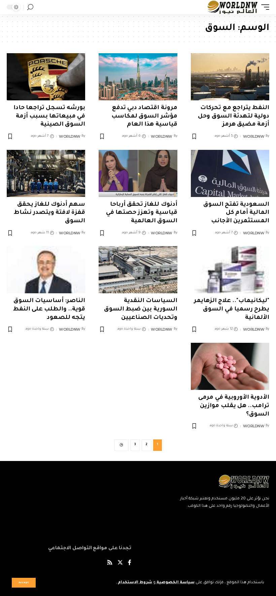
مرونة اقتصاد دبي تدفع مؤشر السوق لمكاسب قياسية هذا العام (144, 116)
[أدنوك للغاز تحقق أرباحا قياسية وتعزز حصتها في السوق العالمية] (138, 173)
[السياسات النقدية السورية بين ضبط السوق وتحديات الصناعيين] (138, 269)
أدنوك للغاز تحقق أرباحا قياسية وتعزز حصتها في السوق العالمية (141, 213)
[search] (30, 7)
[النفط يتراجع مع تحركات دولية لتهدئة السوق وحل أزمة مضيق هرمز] (230, 76)
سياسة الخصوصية (175, 583)
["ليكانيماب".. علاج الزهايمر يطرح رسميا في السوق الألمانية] (230, 269)
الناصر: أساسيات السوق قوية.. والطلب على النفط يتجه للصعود (49, 309)
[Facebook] (129, 563)
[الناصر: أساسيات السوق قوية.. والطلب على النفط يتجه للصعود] (46, 269)
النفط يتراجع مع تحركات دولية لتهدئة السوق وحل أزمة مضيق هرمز (233, 116)
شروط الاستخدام (134, 583)
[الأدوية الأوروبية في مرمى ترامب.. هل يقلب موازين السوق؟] (230, 366)
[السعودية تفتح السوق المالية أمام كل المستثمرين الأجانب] (230, 173)
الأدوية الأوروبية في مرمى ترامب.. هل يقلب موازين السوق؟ (233, 406)
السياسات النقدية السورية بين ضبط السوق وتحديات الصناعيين (140, 309)
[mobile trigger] (263, 7)
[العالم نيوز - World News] (232, 7)
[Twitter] (120, 563)
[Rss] (109, 563)
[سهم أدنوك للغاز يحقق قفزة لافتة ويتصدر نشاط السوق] (46, 173)
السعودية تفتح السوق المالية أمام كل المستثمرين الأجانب (236, 213)
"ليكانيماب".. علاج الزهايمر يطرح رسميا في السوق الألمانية (231, 309)
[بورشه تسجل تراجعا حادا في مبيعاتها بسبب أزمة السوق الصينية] (46, 76)
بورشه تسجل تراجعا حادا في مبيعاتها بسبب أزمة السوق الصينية (49, 116)
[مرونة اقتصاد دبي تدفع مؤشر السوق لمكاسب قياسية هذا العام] (138, 76)
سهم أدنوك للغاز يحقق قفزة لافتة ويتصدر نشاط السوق (49, 213)
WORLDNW (254, 136)
